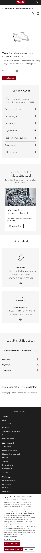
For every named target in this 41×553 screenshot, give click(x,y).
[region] (20, 523)
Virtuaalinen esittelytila (10, 435)
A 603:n (27, 64)
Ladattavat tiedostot (9, 438)
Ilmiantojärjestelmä (8, 465)
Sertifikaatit (6, 472)
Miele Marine (6, 484)
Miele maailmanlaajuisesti (11, 454)
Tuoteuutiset (6, 424)
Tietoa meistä (6, 447)
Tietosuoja (12, 540)
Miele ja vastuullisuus (9, 450)
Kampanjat (6, 427)
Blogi (4, 420)
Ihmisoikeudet (7, 469)
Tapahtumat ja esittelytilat (11, 431)
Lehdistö (5, 458)
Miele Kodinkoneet (8, 481)
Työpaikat (5, 461)
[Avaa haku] (37, 2)
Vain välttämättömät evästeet (13, 549)
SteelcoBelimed (7, 488)
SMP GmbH (6, 491)
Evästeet (17, 540)
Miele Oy (6, 540)
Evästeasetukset (29, 549)
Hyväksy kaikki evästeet (12, 544)
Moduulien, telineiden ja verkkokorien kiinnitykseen (21, 61)
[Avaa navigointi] (3, 2)
